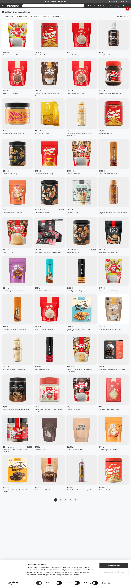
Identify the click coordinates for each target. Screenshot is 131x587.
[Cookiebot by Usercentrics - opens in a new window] (13, 583)
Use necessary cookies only (114, 572)
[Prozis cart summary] (123, 5)
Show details (106, 583)
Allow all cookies (114, 565)
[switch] (59, 583)
